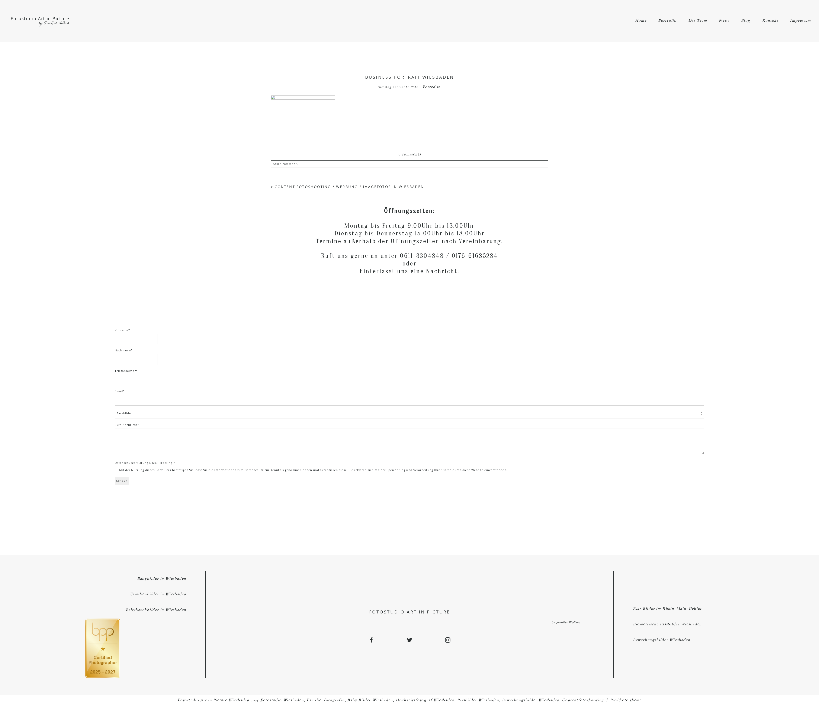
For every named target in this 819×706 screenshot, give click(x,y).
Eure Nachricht (126, 425)
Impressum (800, 20)
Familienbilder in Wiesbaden (158, 594)
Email (119, 391)
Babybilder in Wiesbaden (161, 578)
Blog (745, 20)
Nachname (123, 350)
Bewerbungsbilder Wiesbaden (661, 640)
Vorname (121, 330)
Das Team (697, 20)
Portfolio (667, 20)
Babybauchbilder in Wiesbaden (156, 610)
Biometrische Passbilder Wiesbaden (667, 624)
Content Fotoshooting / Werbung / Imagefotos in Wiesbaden (349, 186)
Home (640, 20)
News (724, 20)
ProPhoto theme (626, 700)
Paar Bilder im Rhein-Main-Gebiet (667, 608)
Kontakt (770, 20)
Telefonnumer (125, 371)
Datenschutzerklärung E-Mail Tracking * (145, 463)
